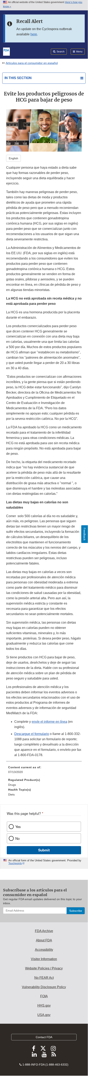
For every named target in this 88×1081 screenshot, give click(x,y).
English (13, 158)
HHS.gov (44, 1005)
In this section (18, 78)
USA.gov (43, 1015)
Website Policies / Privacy (44, 968)
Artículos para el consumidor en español (32, 63)
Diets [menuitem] (11, 794)
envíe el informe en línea (49, 721)
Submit (44, 850)
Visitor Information (44, 959)
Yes (18, 826)
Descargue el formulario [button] (31, 734)
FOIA (44, 996)
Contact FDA (44, 1037)
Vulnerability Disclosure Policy (44, 987)
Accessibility (44, 949)
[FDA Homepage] (6, 51)
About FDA (44, 940)
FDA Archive (44, 931)
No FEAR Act (44, 977)
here (33, 34)
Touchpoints (15, 863)
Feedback (84, 534)
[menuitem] (44, 771)
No (17, 838)
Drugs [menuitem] (12, 784)
